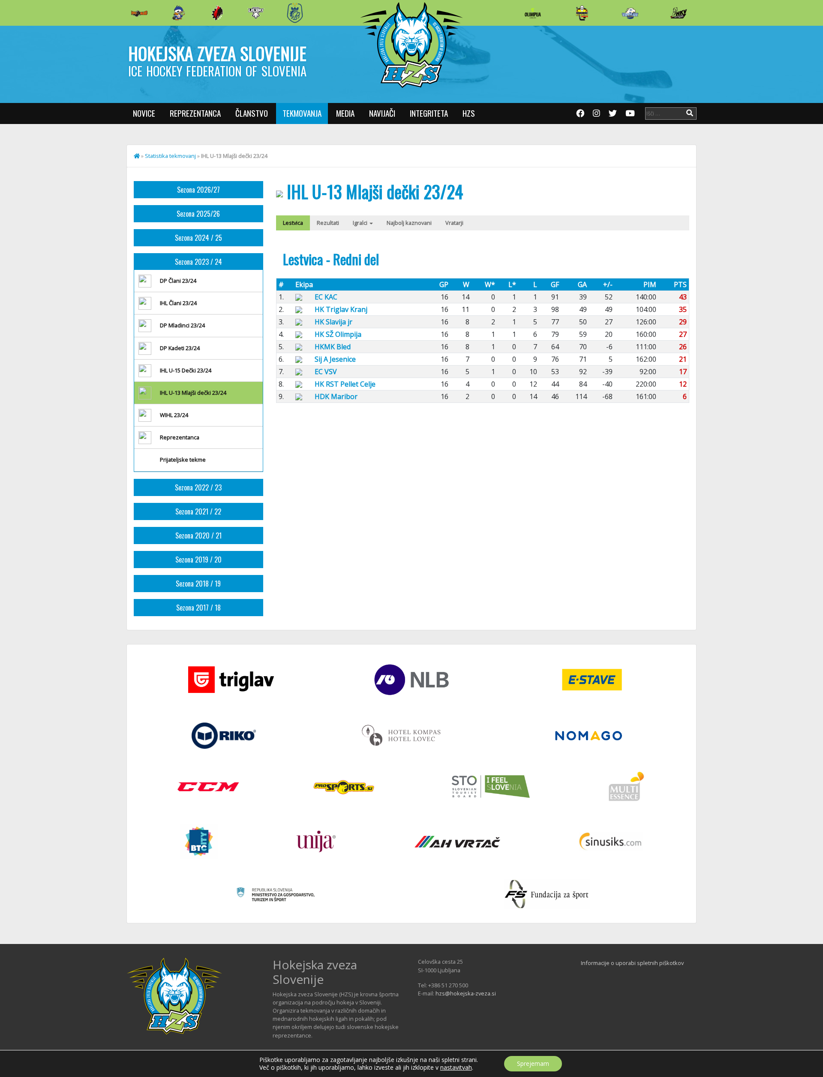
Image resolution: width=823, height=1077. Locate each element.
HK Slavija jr (333, 322)
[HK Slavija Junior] (581, 12)
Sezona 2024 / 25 (198, 238)
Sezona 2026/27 (198, 190)
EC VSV (326, 371)
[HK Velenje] (678, 12)
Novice (144, 113)
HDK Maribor (336, 396)
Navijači (382, 113)
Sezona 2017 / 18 (198, 607)
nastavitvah (456, 1067)
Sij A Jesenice (335, 359)
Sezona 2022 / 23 (198, 487)
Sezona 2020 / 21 (198, 535)
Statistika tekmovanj (170, 156)
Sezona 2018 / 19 (198, 583)
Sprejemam (533, 1063)
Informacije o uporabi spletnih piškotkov (632, 963)
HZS (469, 113)
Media (345, 113)
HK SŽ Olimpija (338, 334)
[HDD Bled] (139, 12)
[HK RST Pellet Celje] (294, 13)
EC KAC (326, 297)
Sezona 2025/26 (198, 214)
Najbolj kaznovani (409, 223)
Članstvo (251, 113)
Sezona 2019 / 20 (198, 559)
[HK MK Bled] (178, 12)
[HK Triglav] (630, 12)
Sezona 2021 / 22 (198, 511)
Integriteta (429, 113)
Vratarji (454, 223)
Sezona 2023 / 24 (198, 262)
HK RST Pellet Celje (345, 384)
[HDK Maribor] (255, 12)
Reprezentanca (195, 113)
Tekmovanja (301, 113)
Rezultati (328, 223)
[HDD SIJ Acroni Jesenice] (217, 12)
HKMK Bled (333, 346)
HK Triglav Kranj (341, 309)
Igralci (361, 223)
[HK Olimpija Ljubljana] (532, 12)
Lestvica (293, 223)
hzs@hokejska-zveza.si (466, 993)
